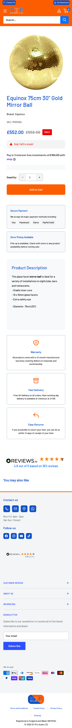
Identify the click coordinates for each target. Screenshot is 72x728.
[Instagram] (14, 536)
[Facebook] (6, 536)
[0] (66, 11)
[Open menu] (5, 11)
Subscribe (14, 645)
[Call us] (6, 508)
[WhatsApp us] (32, 508)
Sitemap (37, 715)
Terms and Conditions (19, 708)
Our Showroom (63, 2)
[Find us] (24, 508)
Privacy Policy (56, 708)
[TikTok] (29, 536)
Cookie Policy (39, 708)
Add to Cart (36, 189)
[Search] (64, 20)
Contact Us (10, 2)
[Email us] (15, 508)
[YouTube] (21, 536)
